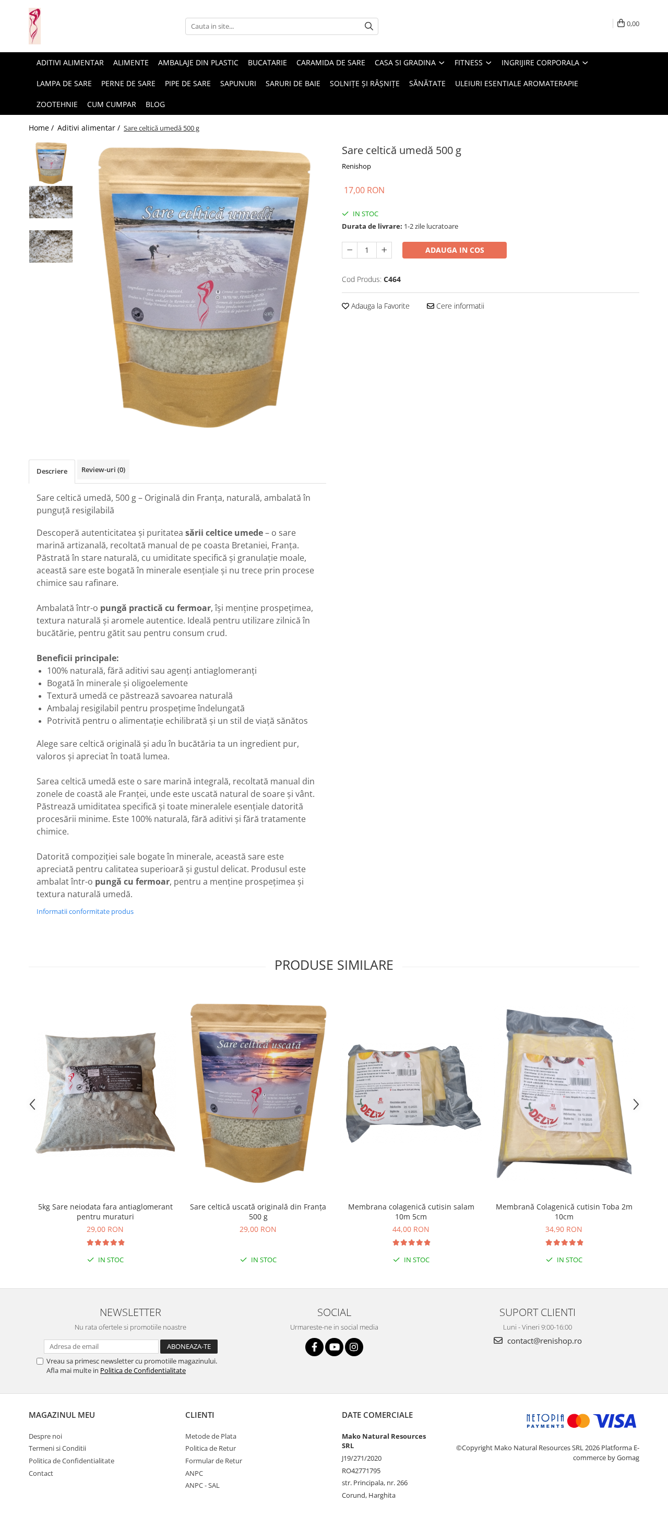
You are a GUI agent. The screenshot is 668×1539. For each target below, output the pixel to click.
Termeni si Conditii (57, 1448)
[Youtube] (334, 1347)
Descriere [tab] (52, 471)
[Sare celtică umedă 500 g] (202, 287)
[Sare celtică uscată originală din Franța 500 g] (258, 1093)
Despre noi (45, 1436)
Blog (155, 104)
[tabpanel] (202, 287)
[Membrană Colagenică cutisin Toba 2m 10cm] (564, 1093)
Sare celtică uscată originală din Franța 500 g (258, 1211)
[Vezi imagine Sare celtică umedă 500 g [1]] (51, 202)
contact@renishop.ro (543, 1340)
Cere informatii (459, 306)
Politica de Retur (210, 1448)
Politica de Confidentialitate (143, 1370)
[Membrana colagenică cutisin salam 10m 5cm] (411, 1093)
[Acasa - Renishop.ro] (81, 26)
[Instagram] (354, 1347)
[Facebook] (314, 1347)
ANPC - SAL (202, 1485)
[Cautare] (369, 26)
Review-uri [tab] (103, 469)
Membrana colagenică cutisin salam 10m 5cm (411, 1211)
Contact (41, 1473)
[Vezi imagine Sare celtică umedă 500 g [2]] (51, 246)
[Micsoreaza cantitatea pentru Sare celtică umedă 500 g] (349, 250)
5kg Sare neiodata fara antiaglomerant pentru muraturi (105, 1211)
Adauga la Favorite (379, 306)
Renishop (356, 166)
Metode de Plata (210, 1436)
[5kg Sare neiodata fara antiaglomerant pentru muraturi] (105, 1093)
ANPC (194, 1473)
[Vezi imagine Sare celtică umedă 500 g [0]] (51, 163)
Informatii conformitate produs (85, 911)
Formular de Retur (213, 1460)
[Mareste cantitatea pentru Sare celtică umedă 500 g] (384, 250)
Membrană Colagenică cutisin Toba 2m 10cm (564, 1211)
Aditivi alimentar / (89, 128)
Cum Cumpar (111, 104)
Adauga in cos (454, 250)
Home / (42, 128)
